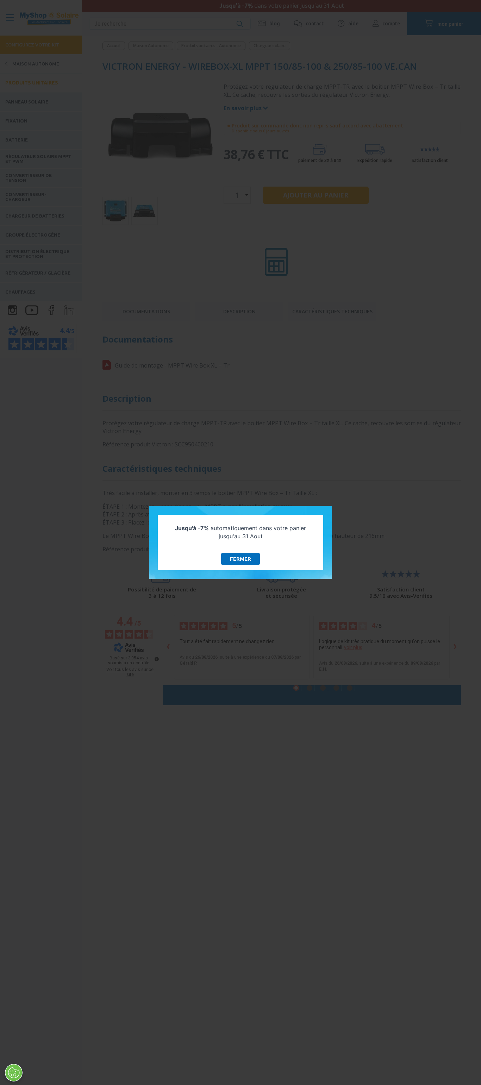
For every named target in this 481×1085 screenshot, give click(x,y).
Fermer (240, 559)
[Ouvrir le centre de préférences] (14, 1072)
